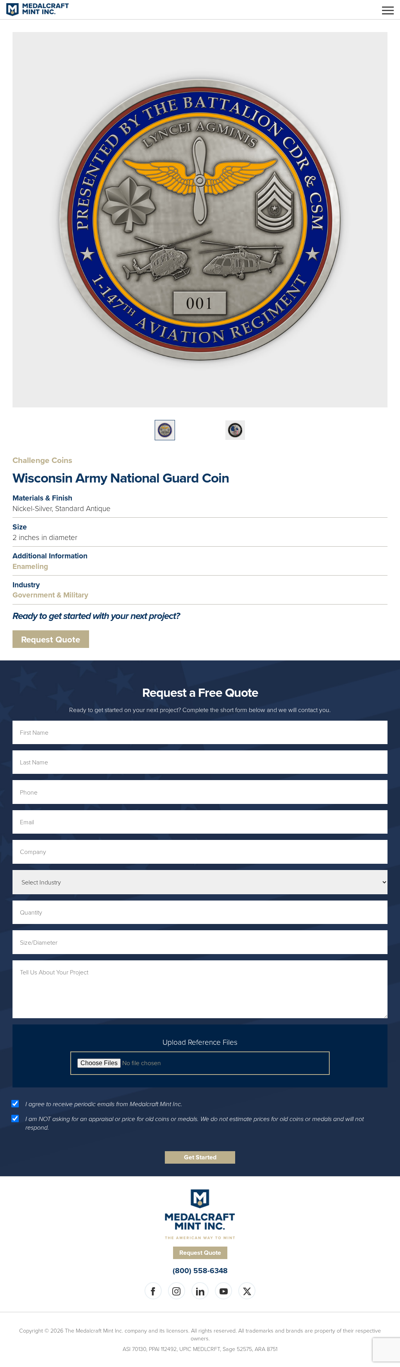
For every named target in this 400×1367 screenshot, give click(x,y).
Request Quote (50, 639)
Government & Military (50, 595)
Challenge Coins (42, 460)
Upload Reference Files (200, 1042)
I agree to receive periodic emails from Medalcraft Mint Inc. (103, 1104)
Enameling (30, 566)
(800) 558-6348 (200, 1270)
